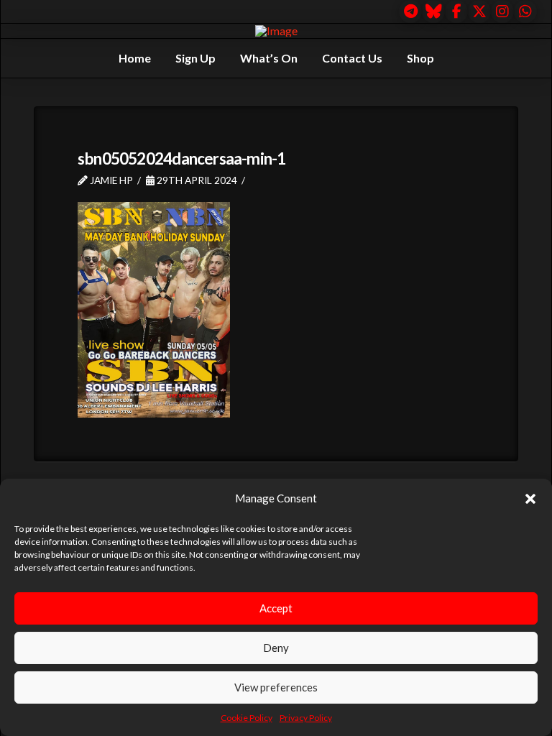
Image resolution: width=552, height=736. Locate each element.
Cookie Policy (246, 717)
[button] (530, 499)
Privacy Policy (306, 717)
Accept (276, 608)
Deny (276, 647)
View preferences (276, 687)
